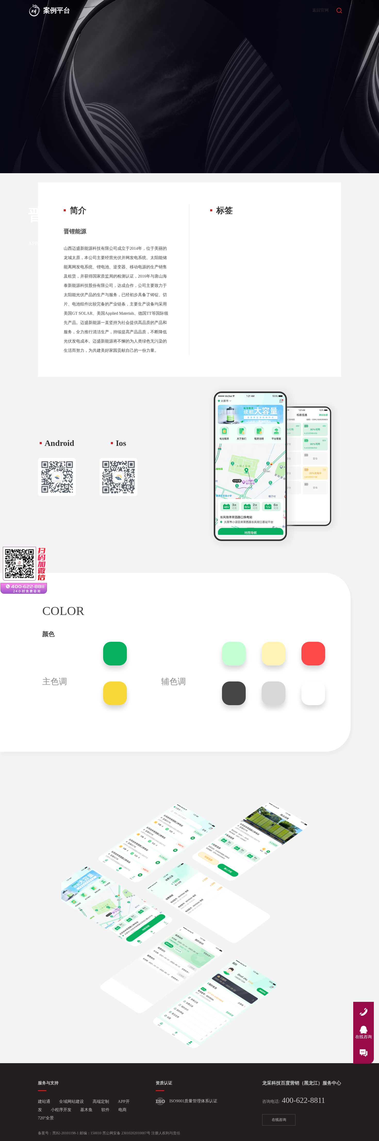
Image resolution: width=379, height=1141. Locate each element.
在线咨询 (279, 1120)
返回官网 (320, 10)
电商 (122, 1109)
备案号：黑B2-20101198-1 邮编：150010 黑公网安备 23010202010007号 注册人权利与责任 (109, 1133)
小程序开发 (61, 1109)
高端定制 (101, 1101)
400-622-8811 (293, 1100)
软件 (106, 1109)
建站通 (44, 1101)
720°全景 (46, 1118)
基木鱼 (87, 1109)
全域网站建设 (72, 1101)
